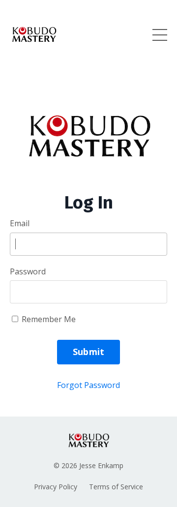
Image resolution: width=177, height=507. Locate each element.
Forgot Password (88, 385)
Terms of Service (116, 486)
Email (20, 223)
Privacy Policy (55, 486)
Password (28, 271)
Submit (89, 352)
